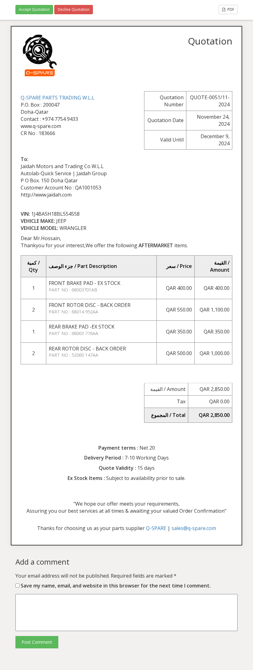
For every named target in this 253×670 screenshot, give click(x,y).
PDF (230, 9)
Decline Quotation (73, 9)
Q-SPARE (156, 528)
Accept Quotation (34, 9)
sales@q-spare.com (194, 528)
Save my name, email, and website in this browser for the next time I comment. (116, 585)
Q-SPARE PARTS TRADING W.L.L (57, 97)
